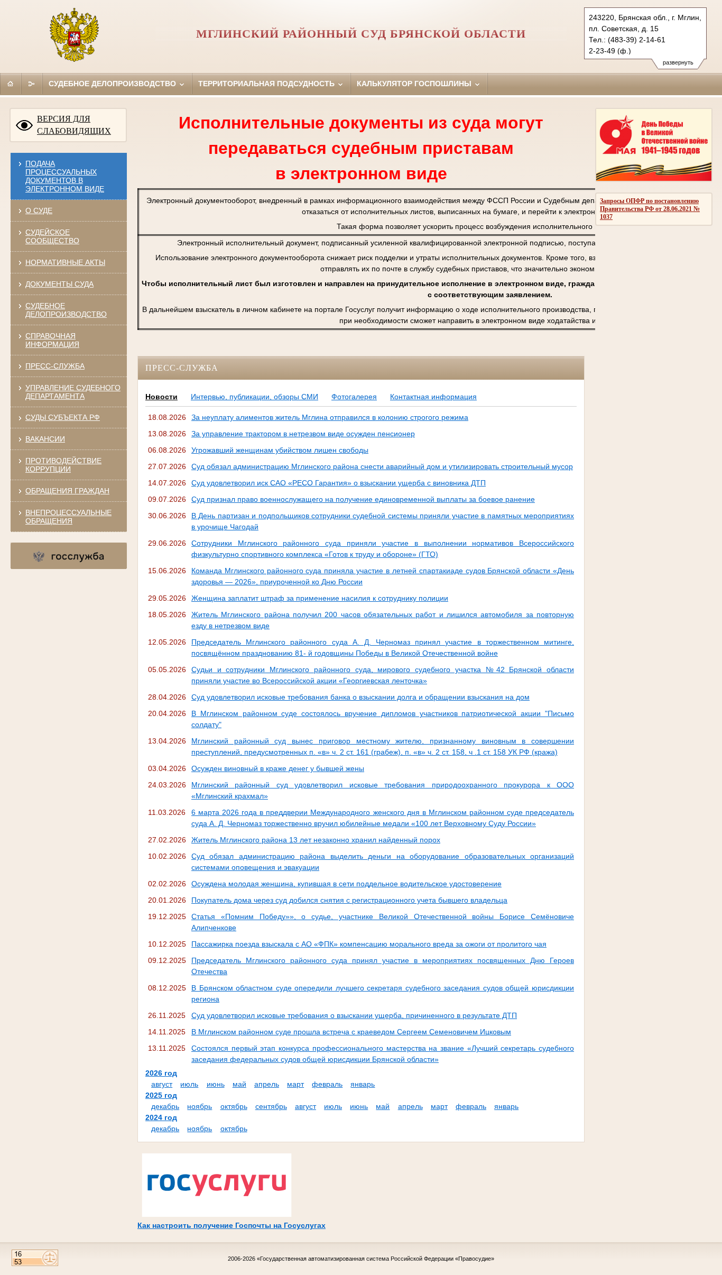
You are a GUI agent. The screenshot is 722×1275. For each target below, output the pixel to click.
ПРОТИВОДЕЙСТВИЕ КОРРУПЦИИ (63, 464)
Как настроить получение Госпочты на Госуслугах (231, 1225)
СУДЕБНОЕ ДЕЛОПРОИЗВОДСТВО (66, 309)
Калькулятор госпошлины (415, 83)
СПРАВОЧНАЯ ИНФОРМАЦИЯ (52, 340)
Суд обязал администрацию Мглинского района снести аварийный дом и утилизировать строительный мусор (382, 466)
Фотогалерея (354, 396)
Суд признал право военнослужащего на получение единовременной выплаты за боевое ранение (363, 499)
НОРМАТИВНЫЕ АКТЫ (65, 262)
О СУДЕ (38, 210)
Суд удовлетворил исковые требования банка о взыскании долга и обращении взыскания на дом (360, 697)
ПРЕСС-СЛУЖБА (55, 366)
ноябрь (199, 1106)
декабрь (165, 1106)
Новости (161, 396)
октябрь (233, 1106)
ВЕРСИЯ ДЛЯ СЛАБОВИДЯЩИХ (74, 124)
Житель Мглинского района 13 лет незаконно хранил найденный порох (315, 840)
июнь (216, 1084)
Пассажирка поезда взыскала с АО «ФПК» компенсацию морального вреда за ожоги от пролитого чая (369, 944)
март (295, 1084)
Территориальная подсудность (267, 83)
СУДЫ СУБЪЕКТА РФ (62, 417)
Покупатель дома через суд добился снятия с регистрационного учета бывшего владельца (349, 900)
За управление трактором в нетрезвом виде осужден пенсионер (303, 433)
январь (362, 1084)
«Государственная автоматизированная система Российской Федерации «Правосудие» (375, 1258)
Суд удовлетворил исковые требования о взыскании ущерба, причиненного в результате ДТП (354, 1015)
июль (189, 1084)
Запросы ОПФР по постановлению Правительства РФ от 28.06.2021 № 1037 (650, 209)
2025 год (161, 1095)
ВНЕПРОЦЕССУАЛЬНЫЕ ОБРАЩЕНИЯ (68, 516)
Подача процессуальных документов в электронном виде (64, 176)
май (239, 1084)
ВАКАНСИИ (45, 439)
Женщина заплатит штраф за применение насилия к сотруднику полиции (319, 598)
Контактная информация (433, 396)
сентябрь (271, 1106)
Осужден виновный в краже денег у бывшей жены (277, 768)
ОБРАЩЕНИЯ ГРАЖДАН (67, 491)
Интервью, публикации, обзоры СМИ (254, 396)
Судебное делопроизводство (113, 83)
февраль (327, 1084)
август (161, 1084)
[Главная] (10, 83)
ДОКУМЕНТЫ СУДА (59, 284)
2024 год (161, 1117)
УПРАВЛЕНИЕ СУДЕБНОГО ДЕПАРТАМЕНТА (73, 391)
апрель (266, 1084)
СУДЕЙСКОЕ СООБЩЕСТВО (52, 236)
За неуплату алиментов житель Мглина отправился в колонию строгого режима (329, 417)
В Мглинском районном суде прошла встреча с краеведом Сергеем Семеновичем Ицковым (351, 1032)
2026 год (161, 1073)
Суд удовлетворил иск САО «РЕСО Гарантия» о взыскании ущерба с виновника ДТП (338, 483)
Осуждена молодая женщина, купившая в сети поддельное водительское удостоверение (346, 883)
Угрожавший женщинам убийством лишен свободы (279, 450)
